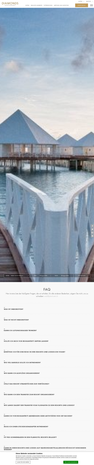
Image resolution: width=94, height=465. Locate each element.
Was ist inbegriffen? (13, 309)
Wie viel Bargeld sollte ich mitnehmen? (22, 362)
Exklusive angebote (36, 5)
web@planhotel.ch (51, 296)
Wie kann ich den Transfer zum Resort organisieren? (29, 394)
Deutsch (88, 1)
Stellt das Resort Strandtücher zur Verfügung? (26, 384)
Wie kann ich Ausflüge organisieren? (22, 373)
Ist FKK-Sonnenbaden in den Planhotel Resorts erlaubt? (30, 437)
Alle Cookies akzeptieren (71, 462)
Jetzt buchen (82, 275)
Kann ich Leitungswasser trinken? (20, 330)
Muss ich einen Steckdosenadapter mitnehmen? (26, 426)
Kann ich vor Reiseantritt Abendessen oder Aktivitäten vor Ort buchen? (38, 416)
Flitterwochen (48, 5)
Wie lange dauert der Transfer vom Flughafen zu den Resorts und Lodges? (39, 405)
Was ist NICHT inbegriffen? (16, 320)
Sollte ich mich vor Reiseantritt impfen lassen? (26, 341)
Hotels (80, 1)
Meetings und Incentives (61, 5)
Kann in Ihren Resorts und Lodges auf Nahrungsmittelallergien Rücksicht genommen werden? (45, 448)
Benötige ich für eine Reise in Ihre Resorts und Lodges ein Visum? (34, 352)
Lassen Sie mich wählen (23, 462)
